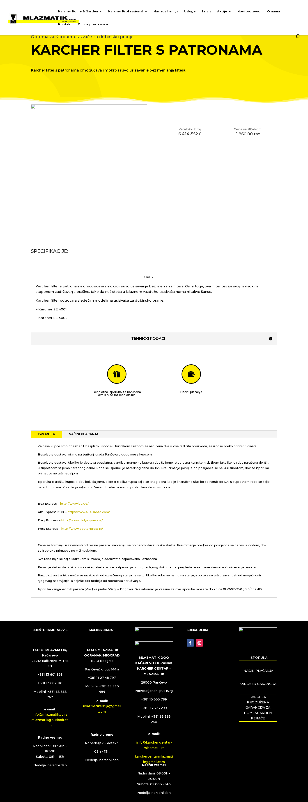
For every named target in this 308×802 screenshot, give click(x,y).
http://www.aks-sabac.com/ (89, 512)
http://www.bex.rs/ (74, 503)
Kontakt (65, 24)
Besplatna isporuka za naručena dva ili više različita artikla (116, 393)
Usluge (189, 11)
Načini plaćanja (191, 392)
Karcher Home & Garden (78, 11)
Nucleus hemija (166, 11)
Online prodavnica (93, 24)
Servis (206, 11)
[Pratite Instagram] (199, 643)
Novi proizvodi (249, 11)
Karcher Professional (125, 11)
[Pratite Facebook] (190, 643)
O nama (273, 11)
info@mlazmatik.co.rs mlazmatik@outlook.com (50, 719)
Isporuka (46, 434)
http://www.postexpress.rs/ (82, 528)
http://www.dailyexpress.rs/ (82, 520)
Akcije (222, 11)
